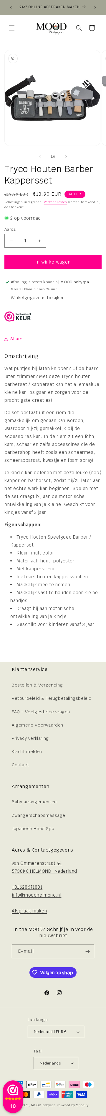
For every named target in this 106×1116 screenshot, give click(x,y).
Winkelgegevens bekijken (38, 297)
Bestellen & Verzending (37, 685)
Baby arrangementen (34, 801)
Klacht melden (27, 751)
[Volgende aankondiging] (95, 7)
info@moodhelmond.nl (36, 895)
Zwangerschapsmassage (38, 815)
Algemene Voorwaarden (37, 725)
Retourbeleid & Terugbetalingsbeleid (52, 698)
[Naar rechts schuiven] (65, 156)
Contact (20, 764)
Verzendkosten (55, 202)
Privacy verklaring (30, 738)
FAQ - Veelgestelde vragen (41, 711)
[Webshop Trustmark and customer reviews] (17, 318)
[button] (11, 27)
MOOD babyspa (43, 1105)
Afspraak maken (29, 911)
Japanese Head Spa (33, 828)
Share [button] (16, 339)
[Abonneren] (87, 951)
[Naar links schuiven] (40, 156)
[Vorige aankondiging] (10, 7)
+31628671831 (27, 887)
